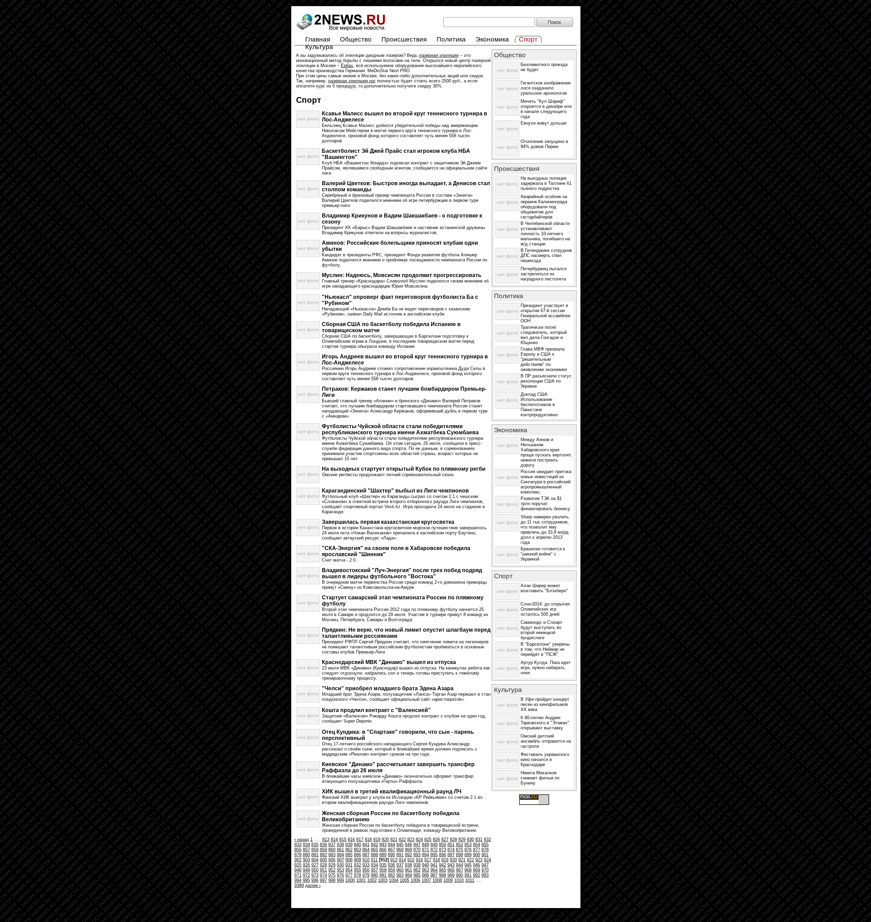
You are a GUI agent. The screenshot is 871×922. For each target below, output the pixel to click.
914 (402, 859)
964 (434, 870)
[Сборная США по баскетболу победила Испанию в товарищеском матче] (308, 336)
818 (368, 839)
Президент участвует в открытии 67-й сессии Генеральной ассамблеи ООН (545, 313)
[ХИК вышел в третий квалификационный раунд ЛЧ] (308, 804)
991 (468, 875)
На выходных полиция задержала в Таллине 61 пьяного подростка (546, 183)
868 (400, 849)
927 (314, 865)
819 (376, 839)
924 (487, 859)
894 (425, 854)
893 (417, 854)
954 (348, 870)
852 (459, 844)
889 (383, 854)
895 (434, 854)
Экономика (492, 39)
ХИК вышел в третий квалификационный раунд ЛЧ (391, 791)
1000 (350, 880)
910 (365, 859)
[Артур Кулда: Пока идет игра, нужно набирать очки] (507, 675)
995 (306, 880)
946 (476, 865)
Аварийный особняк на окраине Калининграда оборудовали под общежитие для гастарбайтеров (544, 207)
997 (323, 880)
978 (357, 875)
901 (485, 854)
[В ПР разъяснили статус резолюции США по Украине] (507, 388)
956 (365, 870)
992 (476, 875)
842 (374, 844)
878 (485, 849)
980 (374, 875)
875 (459, 849)
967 (459, 870)
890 (391, 854)
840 (357, 844)
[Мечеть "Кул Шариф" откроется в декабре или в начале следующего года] (507, 114)
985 (417, 875)
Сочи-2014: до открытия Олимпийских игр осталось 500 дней (545, 609)
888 (374, 854)
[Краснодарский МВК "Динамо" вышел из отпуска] (308, 674)
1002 (372, 880)
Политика (451, 39)
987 (434, 875)
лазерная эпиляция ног (352, 80)
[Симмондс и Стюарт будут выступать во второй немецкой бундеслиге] (507, 635)
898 (459, 854)
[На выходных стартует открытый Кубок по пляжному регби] (308, 481)
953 (340, 870)
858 (314, 849)
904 (314, 859)
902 (297, 859)
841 (365, 844)
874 (451, 849)
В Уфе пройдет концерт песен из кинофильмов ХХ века (545, 704)
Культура (319, 46)
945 (468, 865)
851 (451, 844)
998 (331, 880)
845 (400, 844)
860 (331, 849)
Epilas (347, 65)
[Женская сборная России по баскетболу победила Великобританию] (308, 825)
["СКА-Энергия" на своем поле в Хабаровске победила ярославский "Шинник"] (308, 560)
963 (425, 870)
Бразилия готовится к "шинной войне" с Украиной (543, 554)
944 (459, 865)
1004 (393, 880)
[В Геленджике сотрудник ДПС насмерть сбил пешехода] (507, 263)
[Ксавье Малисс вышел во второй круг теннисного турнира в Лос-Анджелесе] (308, 126)
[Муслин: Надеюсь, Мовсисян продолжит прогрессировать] (308, 287)
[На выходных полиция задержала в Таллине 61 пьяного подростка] (507, 191)
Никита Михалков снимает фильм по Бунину (540, 778)
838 (340, 844)
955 (357, 870)
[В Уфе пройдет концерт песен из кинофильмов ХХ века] (507, 712)
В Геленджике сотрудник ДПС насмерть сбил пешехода (546, 255)
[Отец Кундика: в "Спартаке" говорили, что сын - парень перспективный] (308, 744)
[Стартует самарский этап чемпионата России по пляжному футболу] (308, 610)
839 (348, 844)
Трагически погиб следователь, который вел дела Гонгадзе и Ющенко (544, 335)
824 (419, 839)
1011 (469, 880)
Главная (317, 39)
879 (297, 854)
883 (331, 854)
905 (323, 859)
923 (478, 859)
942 (442, 865)
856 (297, 849)
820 (385, 839)
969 (476, 870)
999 (340, 880)
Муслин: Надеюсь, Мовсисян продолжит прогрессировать (401, 275)
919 (444, 859)
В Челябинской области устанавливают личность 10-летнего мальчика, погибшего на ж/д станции (545, 233)
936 (391, 865)
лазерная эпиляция (439, 55)
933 (365, 865)
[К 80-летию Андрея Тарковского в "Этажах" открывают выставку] (507, 730)
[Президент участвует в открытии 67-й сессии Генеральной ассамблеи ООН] (507, 318)
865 (374, 849)
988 (442, 875)
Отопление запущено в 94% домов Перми (544, 144)
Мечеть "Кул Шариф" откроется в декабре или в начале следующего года (546, 109)
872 (434, 849)
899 (468, 854)
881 (314, 854)
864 (365, 849)
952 (331, 870)
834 (306, 844)
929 (331, 865)
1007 (426, 880)
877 (476, 849)
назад (301, 839)
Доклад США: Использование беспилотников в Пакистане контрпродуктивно (539, 404)
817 (359, 839)
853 (468, 844)
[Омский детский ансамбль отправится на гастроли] (507, 748)
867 (391, 849)
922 (470, 859)
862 (348, 849)
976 (340, 875)
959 (391, 870)
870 (417, 849)
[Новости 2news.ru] (341, 30)
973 (314, 875)
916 (419, 859)
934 (374, 865)
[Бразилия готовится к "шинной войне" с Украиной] (507, 561)
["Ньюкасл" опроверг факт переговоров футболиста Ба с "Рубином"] (308, 309)
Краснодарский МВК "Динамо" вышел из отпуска (389, 662)
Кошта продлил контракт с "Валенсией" (376, 710)
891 (400, 854)
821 (393, 839)
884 (340, 854)
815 (342, 839)
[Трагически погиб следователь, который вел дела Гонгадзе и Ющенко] (507, 340)
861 (340, 849)
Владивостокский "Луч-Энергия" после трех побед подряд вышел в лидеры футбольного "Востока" (402, 573)
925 (297, 865)
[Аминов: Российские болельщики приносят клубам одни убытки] (308, 255)
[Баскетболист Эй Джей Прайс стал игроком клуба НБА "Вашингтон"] (308, 163)
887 (365, 854)
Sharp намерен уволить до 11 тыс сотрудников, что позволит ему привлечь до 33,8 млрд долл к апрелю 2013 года (545, 529)
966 (451, 870)
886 (357, 854)
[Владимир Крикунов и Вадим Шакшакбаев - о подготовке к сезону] (308, 228)
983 (400, 875)
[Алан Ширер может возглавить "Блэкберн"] (507, 598)
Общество (356, 39)
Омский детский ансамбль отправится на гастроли (546, 741)
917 (427, 859)
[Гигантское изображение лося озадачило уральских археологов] (507, 95)
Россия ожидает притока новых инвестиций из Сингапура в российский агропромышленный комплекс (546, 482)
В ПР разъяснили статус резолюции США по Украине (546, 381)
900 (476, 854)
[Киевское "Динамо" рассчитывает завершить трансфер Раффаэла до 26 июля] (308, 776)
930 (340, 865)
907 (340, 859)
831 (478, 839)
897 (451, 854)
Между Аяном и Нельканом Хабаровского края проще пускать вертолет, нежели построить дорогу (546, 452)
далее (313, 885)
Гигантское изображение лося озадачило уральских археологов (546, 88)
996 (314, 880)
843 (383, 844)
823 (410, 839)
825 (427, 839)
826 (436, 839)
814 (334, 839)
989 (451, 875)
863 (357, 849)
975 (331, 875)
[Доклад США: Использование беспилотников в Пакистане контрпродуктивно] (507, 407)
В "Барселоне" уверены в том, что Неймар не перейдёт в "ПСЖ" (545, 649)
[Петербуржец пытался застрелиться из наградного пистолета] (507, 281)
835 (314, 844)
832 (487, 839)
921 (461, 859)
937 (400, 865)
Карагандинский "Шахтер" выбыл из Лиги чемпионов (395, 491)
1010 (459, 880)
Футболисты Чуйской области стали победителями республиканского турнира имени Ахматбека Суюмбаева (400, 429)
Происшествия (404, 39)
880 (306, 854)
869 (408, 849)
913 (393, 859)
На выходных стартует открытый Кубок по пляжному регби (404, 469)
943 (451, 865)
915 (410, 859)
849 (434, 844)
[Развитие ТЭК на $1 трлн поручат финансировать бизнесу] (507, 511)
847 (417, 844)
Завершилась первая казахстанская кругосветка (388, 522)
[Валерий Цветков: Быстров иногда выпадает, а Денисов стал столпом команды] (308, 195)
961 (408, 870)
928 (323, 865)
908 (348, 859)
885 (348, 854)
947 (485, 865)
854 (476, 844)
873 (442, 849)
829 (461, 839)
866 (383, 849)
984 (408, 875)
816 (351, 839)
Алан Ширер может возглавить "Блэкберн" (544, 588)
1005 (404, 880)
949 (306, 870)
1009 (448, 880)
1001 (361, 880)
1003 (383, 880)
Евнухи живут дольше (543, 123)
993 (485, 875)
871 (425, 849)
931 (348, 865)
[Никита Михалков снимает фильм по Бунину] (507, 785)
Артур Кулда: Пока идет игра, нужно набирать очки (546, 667)
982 (391, 875)
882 (323, 854)
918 (436, 859)
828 (453, 839)
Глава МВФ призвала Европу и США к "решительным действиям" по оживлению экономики (544, 359)
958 (383, 870)
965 (442, 870)
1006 (415, 880)
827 (444, 839)
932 (357, 865)
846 (408, 844)
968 (468, 870)
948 (297, 870)
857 (306, 849)
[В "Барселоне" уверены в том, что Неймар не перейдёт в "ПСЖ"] (507, 657)
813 (325, 839)
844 (391, 844)
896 (442, 854)
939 (417, 865)
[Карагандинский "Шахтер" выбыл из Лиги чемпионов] (308, 503)
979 (365, 875)
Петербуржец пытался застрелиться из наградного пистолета (543, 273)
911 (374, 859)
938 (408, 865)
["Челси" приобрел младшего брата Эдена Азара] (308, 700)
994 (297, 880)
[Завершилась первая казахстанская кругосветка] (308, 534)
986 (425, 875)
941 (434, 865)
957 (374, 870)
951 (323, 870)
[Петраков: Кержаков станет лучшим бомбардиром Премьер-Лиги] (308, 401)
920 (453, 859)
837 (331, 844)
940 (425, 865)
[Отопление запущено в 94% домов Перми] (507, 154)
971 (297, 875)
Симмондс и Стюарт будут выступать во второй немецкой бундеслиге (541, 630)
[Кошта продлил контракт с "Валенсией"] (308, 722)
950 (314, 870)
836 (323, 844)
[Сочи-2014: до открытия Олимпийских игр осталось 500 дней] (507, 616)
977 (348, 875)
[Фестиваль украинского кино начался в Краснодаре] (507, 767)
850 (442, 844)
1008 (437, 880)
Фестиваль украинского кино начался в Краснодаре (545, 759)
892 (408, 854)
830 (470, 839)
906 (331, 859)
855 (485, 844)
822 (402, 839)
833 (297, 844)
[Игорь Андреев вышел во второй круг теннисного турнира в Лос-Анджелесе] (308, 369)
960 (400, 870)
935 (383, 865)
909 (357, 859)
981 (383, 875)
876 (468, 849)
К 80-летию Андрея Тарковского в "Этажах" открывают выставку (545, 722)
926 (306, 865)
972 (306, 875)
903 (306, 859)
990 (459, 875)
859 (323, 849)
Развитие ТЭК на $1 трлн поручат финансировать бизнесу (545, 503)
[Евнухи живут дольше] (507, 136)
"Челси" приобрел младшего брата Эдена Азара (388, 688)
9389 (299, 885)
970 (485, 870)
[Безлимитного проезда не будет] (507, 77)
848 (425, 844)
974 (323, 875)
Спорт (503, 576)
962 (417, 870)
